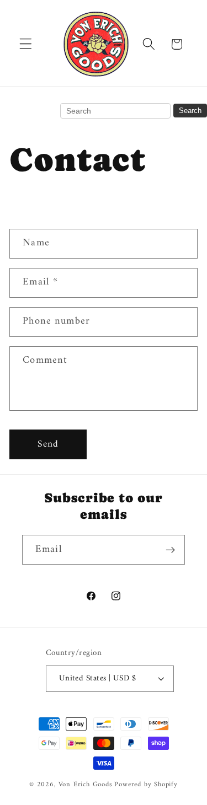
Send (48, 444)
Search (190, 110)
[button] (26, 44)
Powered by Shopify (146, 785)
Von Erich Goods (86, 785)
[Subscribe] (170, 550)
